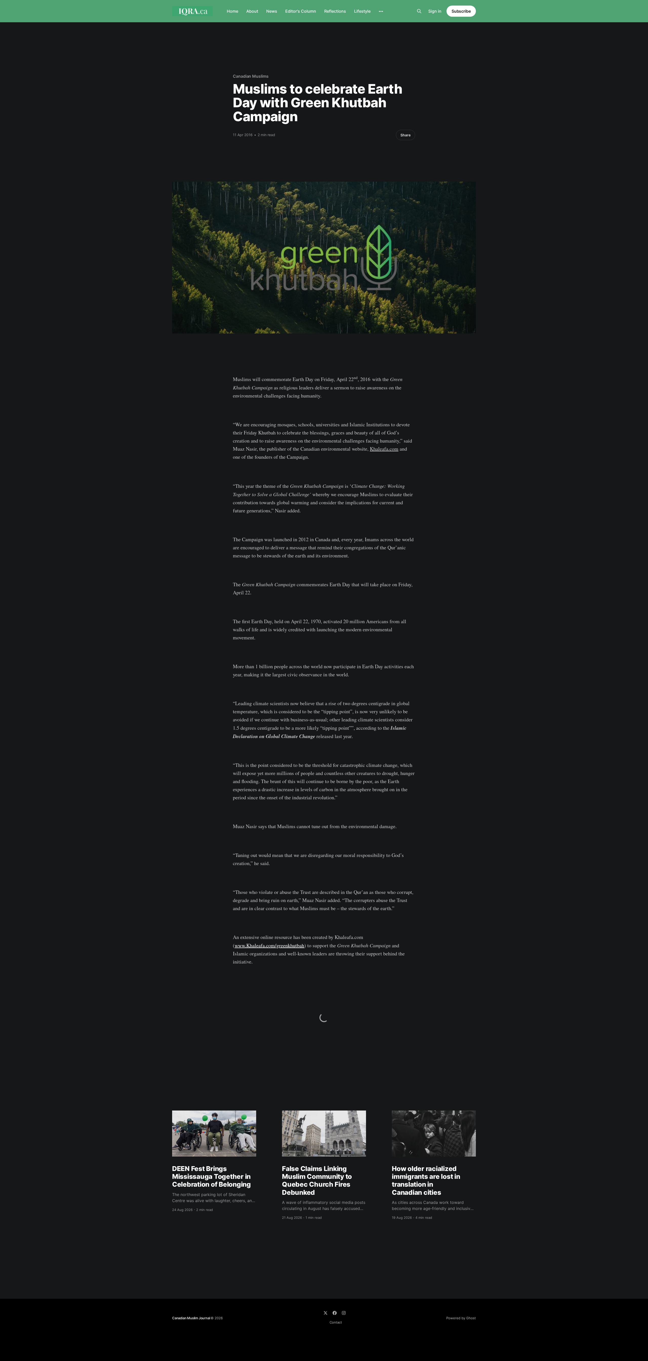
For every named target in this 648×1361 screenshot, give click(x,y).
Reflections (335, 11)
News (271, 11)
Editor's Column (300, 11)
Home (232, 11)
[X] (325, 1313)
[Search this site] (419, 11)
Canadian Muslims (251, 76)
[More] (381, 11)
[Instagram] (344, 1313)
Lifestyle (362, 11)
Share (405, 135)
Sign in (434, 11)
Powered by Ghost (461, 1318)
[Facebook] (335, 1313)
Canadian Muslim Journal (191, 1318)
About (252, 11)
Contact (336, 1322)
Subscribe (461, 11)
